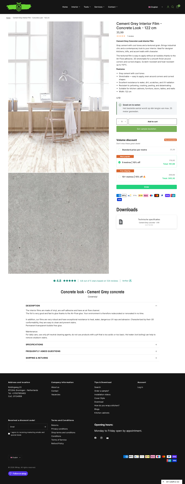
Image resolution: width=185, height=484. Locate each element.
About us (55, 387)
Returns (54, 425)
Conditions (56, 436)
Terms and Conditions (62, 420)
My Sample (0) (172, 482)
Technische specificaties (149, 219)
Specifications (34, 344)
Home (65, 7)
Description (33, 305)
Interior (74, 7)
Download (98, 402)
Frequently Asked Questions (43, 351)
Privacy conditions (59, 429)
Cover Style (99, 398)
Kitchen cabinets (101, 413)
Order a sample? (101, 391)
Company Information (62, 382)
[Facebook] (97, 438)
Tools (86, 7)
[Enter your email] (45, 427)
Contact (112, 7)
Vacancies (55, 394)
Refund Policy (57, 443)
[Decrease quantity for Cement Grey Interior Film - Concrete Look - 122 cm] (118, 122)
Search (97, 387)
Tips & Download (103, 382)
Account (142, 382)
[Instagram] (103, 438)
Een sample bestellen (146, 129)
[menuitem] (65, 7)
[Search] (172, 7)
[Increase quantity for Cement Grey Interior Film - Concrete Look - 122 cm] (125, 122)
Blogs (96, 409)
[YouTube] (109, 438)
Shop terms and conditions (63, 432)
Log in (140, 387)
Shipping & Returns (37, 358)
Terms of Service (59, 440)
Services (98, 7)
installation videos (102, 394)
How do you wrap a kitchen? (106, 405)
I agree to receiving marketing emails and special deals (28, 433)
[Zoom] (103, 26)
